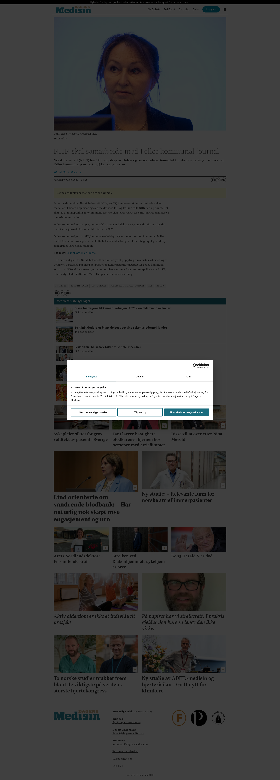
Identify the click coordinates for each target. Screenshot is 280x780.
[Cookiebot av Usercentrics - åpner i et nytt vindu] (195, 365)
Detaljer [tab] (140, 376)
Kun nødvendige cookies (93, 412)
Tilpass (138, 412)
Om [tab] (189, 376)
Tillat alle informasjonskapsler (187, 412)
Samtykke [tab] (91, 376)
